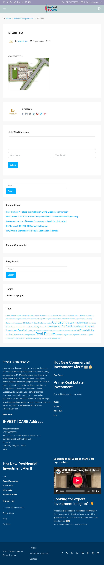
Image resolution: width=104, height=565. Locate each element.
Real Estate (45, 334)
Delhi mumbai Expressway (75, 319)
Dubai (56, 402)
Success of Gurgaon (13, 338)
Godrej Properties (10, 481)
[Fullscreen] (97, 491)
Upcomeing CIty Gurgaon (52, 338)
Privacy (33, 548)
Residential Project (62, 335)
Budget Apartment (81, 315)
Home (8, 19)
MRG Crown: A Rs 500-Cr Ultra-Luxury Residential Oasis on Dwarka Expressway (42, 216)
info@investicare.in (11, 429)
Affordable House (34, 315)
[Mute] (93, 491)
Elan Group (58, 375)
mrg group (72, 330)
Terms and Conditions (39, 553)
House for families (64, 326)
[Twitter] (67, 553)
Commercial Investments (13, 507)
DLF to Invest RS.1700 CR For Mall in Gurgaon (27, 226)
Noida (85, 330)
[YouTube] (83, 553)
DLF (85, 319)
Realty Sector (8, 513)
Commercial (26, 319)
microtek (58, 330)
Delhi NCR (58, 411)
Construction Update (59, 319)
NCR (79, 330)
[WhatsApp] (93, 553)
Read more (7, 414)
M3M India (7, 490)
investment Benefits (16, 330)
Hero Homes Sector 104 (28, 327)
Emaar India (8, 485)
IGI (77, 327)
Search (11, 191)
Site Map (6, 524)
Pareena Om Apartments (24, 19)
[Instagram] (72, 553)
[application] (77, 480)
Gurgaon (58, 322)
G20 (24, 323)
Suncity (22, 338)
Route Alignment (74, 335)
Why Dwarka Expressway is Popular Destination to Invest (32, 231)
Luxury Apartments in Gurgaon (44, 330)
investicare (22, 41)
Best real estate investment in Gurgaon (61, 315)
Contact (33, 559)
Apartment (43, 315)
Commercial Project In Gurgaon (41, 319)
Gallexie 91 (29, 323)
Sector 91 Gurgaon (86, 335)
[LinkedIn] (78, 553)
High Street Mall (42, 327)
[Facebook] (62, 553)
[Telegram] (98, 553)
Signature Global (10, 494)
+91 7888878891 (10, 432)
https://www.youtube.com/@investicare (70, 524)
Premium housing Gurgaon (26, 335)
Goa (55, 415)
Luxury (30, 330)
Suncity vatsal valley (32, 338)
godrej (49, 323)
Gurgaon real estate (76, 322)
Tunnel (41, 338)
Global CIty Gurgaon (40, 323)
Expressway (18, 323)
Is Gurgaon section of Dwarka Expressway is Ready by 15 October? (36, 221)
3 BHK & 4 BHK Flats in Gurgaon (16, 315)
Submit (13, 165)
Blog (5, 519)
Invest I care (86, 326)
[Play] (57, 491)
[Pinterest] (88, 553)
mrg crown (65, 330)
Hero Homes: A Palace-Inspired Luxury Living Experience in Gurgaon (37, 212)
